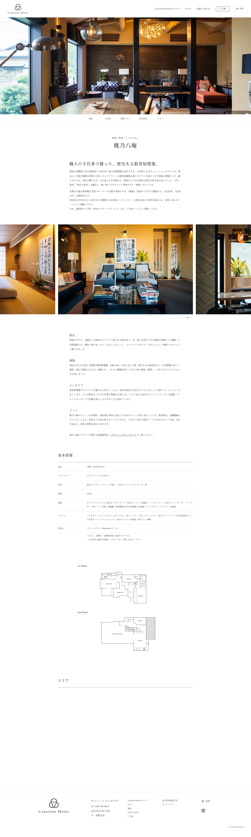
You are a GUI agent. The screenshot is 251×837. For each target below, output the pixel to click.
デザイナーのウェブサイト (124, 435)
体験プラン (126, 119)
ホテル (188, 9)
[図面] (125, 608)
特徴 (91, 119)
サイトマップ (168, 804)
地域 (129, 808)
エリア (160, 119)
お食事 (108, 119)
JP (203, 801)
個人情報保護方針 (170, 800)
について (168, 9)
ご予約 (222, 9)
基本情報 (143, 119)
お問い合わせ (203, 9)
